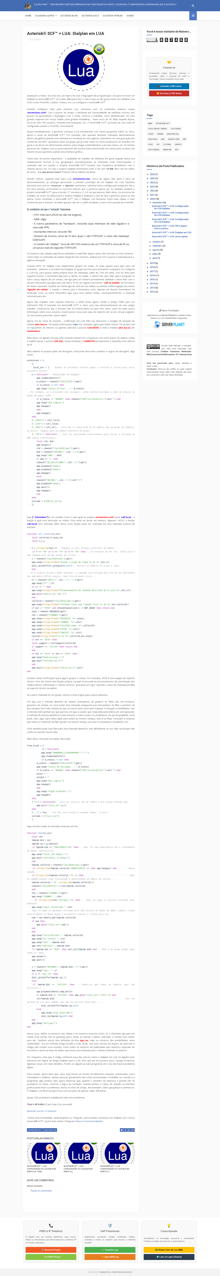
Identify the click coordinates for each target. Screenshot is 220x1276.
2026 (152, 174)
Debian (160, 134)
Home (28, 16)
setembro (158, 246)
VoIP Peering (153, 150)
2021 (152, 195)
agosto (156, 250)
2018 (152, 267)
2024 (152, 182)
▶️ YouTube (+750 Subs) (169, 93)
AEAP (150, 123)
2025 (152, 178)
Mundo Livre (173, 139)
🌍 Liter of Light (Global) (169, 1257)
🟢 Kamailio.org (110, 1250)
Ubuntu (178, 144)
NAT (184, 139)
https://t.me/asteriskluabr (89, 1121)
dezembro (158, 202)
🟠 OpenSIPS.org (110, 1257)
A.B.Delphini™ (37, 1202)
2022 (152, 190)
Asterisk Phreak (113, 16)
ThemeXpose (104, 1272)
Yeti (176, 150)
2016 (152, 275)
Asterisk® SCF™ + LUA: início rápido (170, 236)
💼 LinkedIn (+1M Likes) (169, 86)
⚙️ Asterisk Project (51, 1250)
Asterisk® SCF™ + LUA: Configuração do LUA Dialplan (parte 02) (78, 1169)
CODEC (151, 134)
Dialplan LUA (50, 1130)
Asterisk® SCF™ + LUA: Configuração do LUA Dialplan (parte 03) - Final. (41, 1169)
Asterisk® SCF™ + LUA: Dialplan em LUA (171, 232)
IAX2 (162, 139)
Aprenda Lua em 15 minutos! (41, 1110)
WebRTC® (167, 150)
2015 (152, 279)
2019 (152, 263)
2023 (152, 186)
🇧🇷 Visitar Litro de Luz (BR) (169, 1250)
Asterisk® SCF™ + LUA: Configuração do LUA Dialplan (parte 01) (114, 1169)
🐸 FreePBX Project (51, 1257)
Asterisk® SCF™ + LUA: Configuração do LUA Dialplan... (170, 207)
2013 (152, 288)
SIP (158, 144)
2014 (152, 283)
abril (155, 258)
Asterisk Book (69, 16)
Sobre (130, 16)
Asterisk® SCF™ (35, 1130)
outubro (157, 242)
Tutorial (167, 144)
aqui (75, 324)
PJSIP (150, 144)
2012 (152, 292)
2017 (152, 271)
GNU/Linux (152, 139)
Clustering (176, 129)
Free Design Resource (122, 1272)
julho (155, 254)
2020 (152, 199)
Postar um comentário (41, 1191)
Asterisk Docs (90, 16)
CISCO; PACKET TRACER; (157, 129)
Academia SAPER (44, 16)
